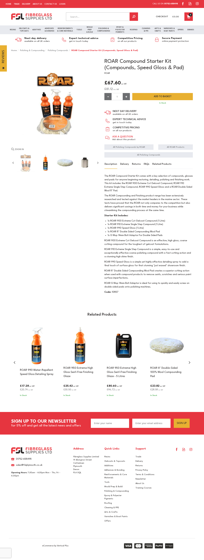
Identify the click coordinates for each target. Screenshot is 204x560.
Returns (136, 164)
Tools (106, 482)
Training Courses (143, 488)
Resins (107, 457)
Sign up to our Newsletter (46, 423)
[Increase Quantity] (126, 96)
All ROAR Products (175, 147)
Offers (107, 521)
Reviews (3, 56)
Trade (138, 457)
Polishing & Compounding (116, 491)
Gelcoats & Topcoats (114, 461)
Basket (188, 16)
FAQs (146, 164)
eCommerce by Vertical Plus (55, 546)
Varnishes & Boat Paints (116, 516)
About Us (139, 483)
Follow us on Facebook (183, 4)
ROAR (107, 73)
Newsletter (140, 479)
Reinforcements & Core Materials (115, 476)
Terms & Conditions (144, 475)
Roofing (108, 503)
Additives (108, 466)
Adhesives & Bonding (114, 470)
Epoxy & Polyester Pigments (113, 497)
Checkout (162, 16)
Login (62, 4)
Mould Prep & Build (113, 487)
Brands (190, 30)
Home (8, 4)
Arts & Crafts (111, 512)
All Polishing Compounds (148, 155)
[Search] (134, 16)
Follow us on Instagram (197, 4)
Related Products (161, 164)
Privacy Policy (141, 470)
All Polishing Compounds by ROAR (129, 147)
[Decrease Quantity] (108, 96)
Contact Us (50, 4)
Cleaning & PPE (111, 508)
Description (111, 164)
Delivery (124, 164)
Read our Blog (190, 4)
